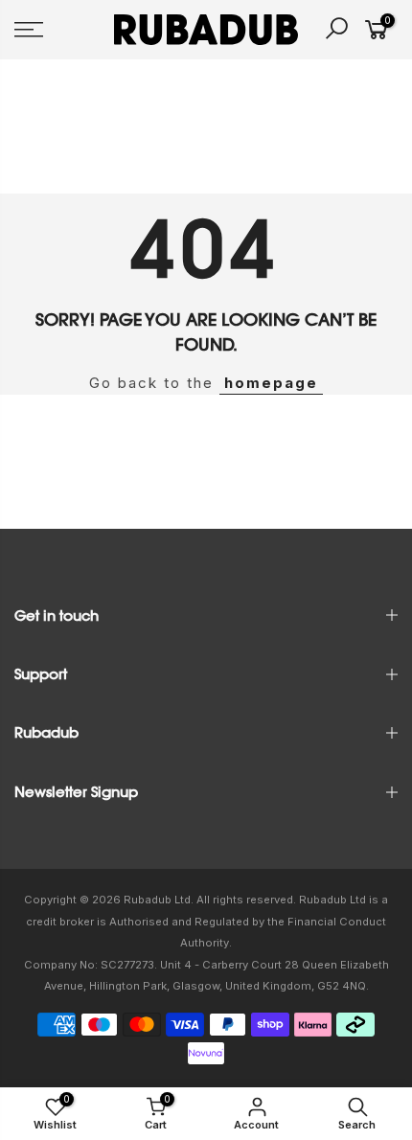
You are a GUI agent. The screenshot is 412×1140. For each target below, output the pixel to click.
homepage (271, 383)
